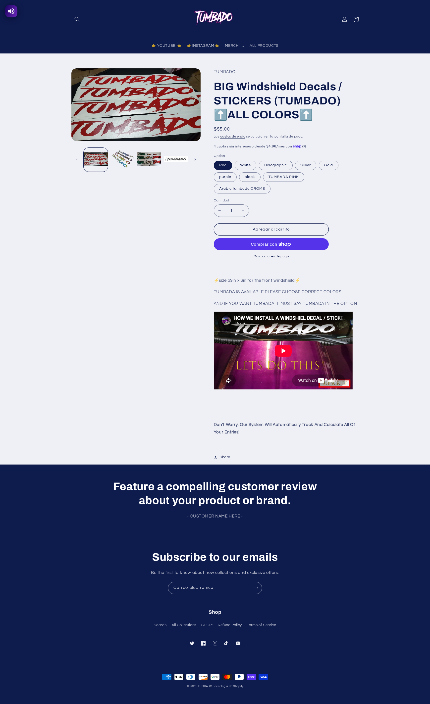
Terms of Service (261, 625)
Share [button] (225, 457)
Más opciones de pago (271, 256)
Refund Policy (230, 625)
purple (225, 177)
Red (223, 165)
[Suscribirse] (256, 588)
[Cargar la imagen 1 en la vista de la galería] (96, 159)
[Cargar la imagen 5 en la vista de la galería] (149, 159)
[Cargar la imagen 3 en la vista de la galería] (122, 159)
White (245, 165)
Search (160, 625)
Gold (328, 165)
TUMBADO (205, 686)
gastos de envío (232, 136)
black (250, 177)
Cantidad (221, 200)
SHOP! (207, 625)
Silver (305, 165)
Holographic (275, 165)
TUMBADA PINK (284, 177)
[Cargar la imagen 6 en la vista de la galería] (176, 159)
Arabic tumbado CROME (242, 188)
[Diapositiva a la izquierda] (76, 159)
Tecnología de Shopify (228, 686)
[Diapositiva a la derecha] (195, 159)
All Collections (184, 625)
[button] (77, 19)
